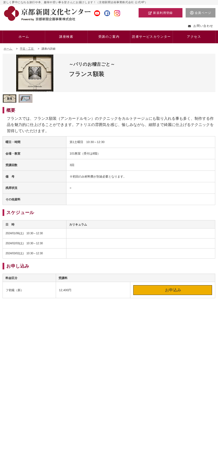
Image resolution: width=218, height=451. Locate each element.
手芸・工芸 (27, 48)
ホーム (8, 48)
